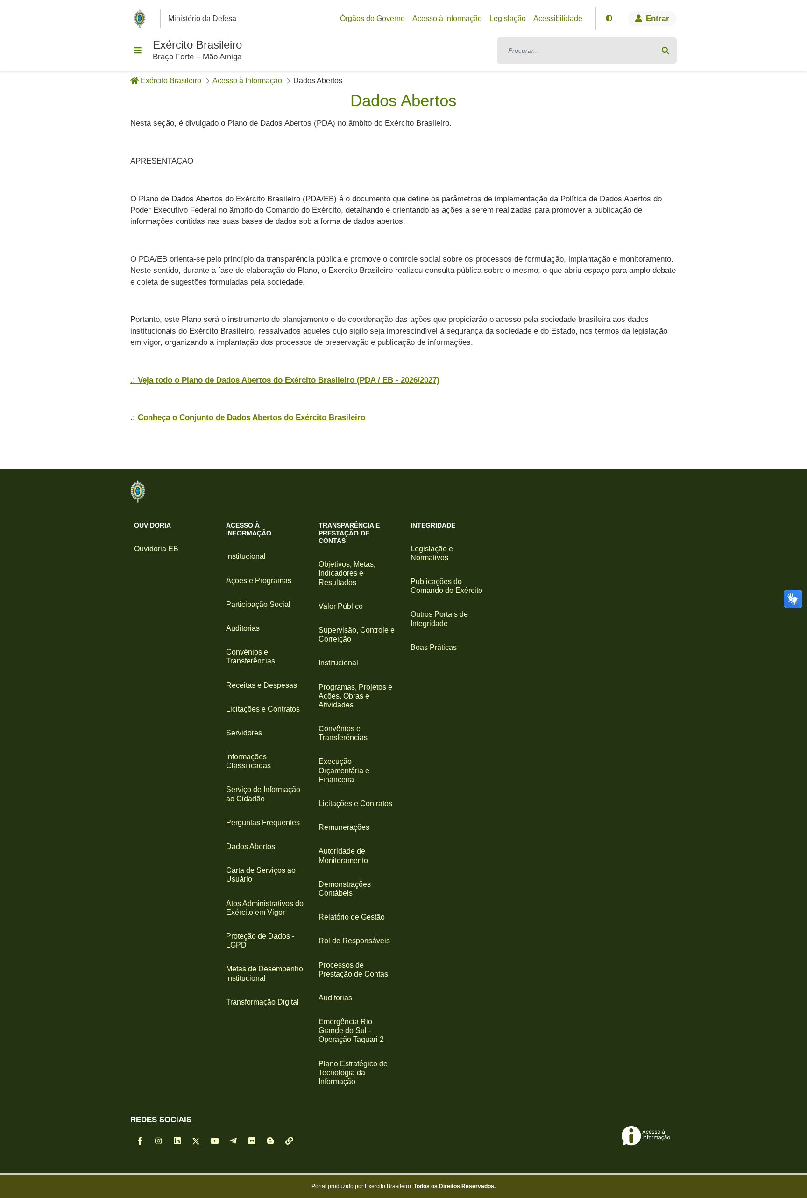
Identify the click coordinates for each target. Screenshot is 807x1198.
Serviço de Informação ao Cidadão (263, 793)
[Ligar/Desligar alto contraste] (609, 18)
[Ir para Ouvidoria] (137, 491)
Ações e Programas (258, 581)
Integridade (433, 525)
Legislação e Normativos (432, 553)
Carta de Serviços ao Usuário (261, 874)
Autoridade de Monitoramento (343, 855)
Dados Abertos (250, 846)
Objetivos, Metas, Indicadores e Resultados (347, 573)
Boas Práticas (434, 647)
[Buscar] (665, 50)
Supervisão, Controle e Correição (357, 634)
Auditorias (243, 628)
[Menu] (137, 50)
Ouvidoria (152, 525)
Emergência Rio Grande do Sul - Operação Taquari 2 (351, 1030)
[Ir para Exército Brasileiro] (141, 18)
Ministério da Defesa (202, 18)
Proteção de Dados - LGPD (260, 940)
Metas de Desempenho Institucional (264, 973)
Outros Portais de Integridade (439, 618)
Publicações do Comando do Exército (446, 586)
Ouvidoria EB (156, 549)
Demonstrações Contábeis (345, 888)
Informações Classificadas (248, 761)
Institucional (246, 556)
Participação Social (258, 604)
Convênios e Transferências (250, 656)
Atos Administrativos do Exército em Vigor (265, 907)
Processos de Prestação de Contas (353, 969)
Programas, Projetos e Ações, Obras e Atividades (355, 696)
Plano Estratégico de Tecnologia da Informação (353, 1072)
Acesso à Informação (248, 529)
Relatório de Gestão (352, 917)
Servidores (244, 733)
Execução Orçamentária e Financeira (344, 770)
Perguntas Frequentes (263, 823)
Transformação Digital (262, 1002)
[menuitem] (372, 19)
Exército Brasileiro (197, 44)
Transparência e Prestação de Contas (349, 533)
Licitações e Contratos (263, 709)
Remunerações (344, 827)
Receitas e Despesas (261, 685)
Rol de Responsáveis (354, 941)
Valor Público (341, 606)
